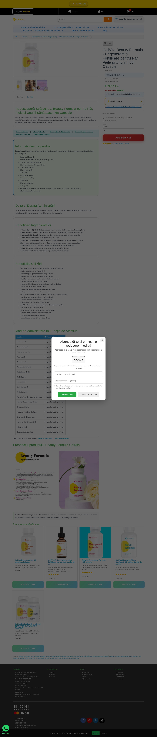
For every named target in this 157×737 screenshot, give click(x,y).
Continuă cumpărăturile (88, 394)
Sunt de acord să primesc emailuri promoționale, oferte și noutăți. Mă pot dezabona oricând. (79, 387)
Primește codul (67, 394)
